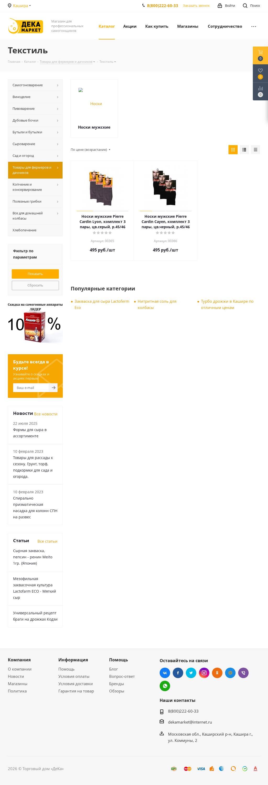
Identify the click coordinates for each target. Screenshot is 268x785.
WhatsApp (165, 686)
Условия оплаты (74, 676)
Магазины (17, 683)
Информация (73, 660)
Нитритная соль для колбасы (157, 304)
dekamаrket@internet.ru (190, 722)
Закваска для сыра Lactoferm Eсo (102, 304)
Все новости (46, 413)
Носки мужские (94, 127)
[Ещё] (254, 25)
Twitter (191, 673)
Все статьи (47, 541)
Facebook (178, 673)
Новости (16, 676)
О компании (20, 669)
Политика (17, 691)
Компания (19, 660)
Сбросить (35, 285)
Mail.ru (230, 673)
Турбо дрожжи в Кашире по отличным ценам (227, 304)
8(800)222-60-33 (162, 5)
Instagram (204, 673)
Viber (243, 673)
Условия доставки (75, 683)
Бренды (116, 683)
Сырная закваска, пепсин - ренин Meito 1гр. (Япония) (32, 557)
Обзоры (116, 691)
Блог (113, 669)
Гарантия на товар (76, 691)
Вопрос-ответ (122, 676)
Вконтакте (165, 673)
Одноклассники (217, 673)
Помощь (66, 669)
